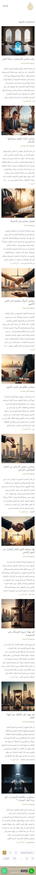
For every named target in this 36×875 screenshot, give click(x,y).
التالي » (6, 858)
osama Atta (25, 308)
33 (14, 858)
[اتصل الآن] (31, 871)
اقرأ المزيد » (26, 101)
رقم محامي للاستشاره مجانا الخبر (18, 59)
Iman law (26, 225)
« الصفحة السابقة (27, 853)
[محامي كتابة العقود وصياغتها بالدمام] (18, 120)
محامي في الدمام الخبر (18, 872)
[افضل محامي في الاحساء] (18, 203)
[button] (4, 871)
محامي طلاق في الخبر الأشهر (20, 387)
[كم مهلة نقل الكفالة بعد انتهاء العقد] (18, 696)
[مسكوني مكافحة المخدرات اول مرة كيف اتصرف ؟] (18, 779)
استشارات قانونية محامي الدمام (23, 869)
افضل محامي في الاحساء (22, 221)
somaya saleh (25, 63)
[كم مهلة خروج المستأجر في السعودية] (18, 613)
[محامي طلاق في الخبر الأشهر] (18, 369)
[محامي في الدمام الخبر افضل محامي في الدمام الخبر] (30, 5)
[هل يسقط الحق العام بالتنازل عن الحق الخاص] (18, 531)
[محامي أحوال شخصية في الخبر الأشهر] (18, 282)
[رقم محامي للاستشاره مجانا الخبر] (18, 41)
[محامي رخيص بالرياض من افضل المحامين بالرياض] (18, 448)
